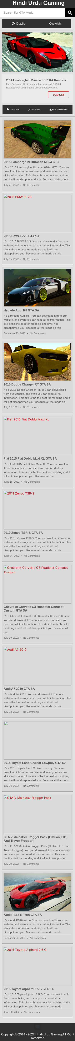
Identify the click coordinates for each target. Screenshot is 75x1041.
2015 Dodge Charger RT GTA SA (27, 384)
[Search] (70, 12)
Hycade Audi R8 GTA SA (21, 310)
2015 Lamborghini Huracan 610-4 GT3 (31, 162)
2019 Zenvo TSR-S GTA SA (23, 532)
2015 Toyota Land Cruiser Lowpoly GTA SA (35, 762)
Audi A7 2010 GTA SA (19, 688)
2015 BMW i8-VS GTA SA (22, 236)
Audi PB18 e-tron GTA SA (23, 914)
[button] (7, 52)
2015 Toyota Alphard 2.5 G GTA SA (29, 989)
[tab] (18, 23)
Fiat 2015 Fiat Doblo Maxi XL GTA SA (30, 458)
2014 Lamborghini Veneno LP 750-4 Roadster (36, 80)
